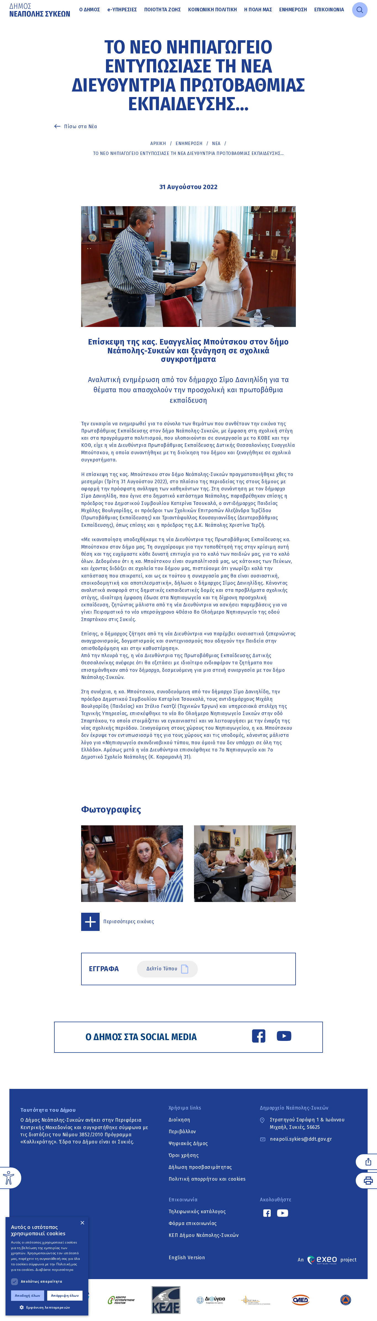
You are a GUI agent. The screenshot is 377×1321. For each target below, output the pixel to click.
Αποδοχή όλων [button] (27, 1295)
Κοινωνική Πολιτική (212, 10)
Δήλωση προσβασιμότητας (200, 1167)
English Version (187, 1258)
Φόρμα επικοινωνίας (193, 1223)
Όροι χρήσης (184, 1155)
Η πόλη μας (258, 10)
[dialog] (47, 1266)
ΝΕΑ (216, 143)
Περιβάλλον (182, 1132)
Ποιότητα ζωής (162, 10)
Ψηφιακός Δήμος (188, 1144)
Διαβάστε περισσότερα (54, 1269)
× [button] (82, 1223)
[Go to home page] (40, 10)
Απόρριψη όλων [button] (65, 1295)
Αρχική (158, 143)
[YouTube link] (284, 1037)
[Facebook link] (258, 1037)
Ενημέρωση (293, 10)
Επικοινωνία (329, 10)
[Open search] (360, 10)
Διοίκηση (179, 1120)
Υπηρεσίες (122, 10)
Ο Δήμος (89, 10)
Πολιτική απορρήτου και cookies (207, 1179)
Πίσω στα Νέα (80, 127)
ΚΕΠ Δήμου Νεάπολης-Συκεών (204, 1235)
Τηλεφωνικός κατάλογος (197, 1212)
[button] (47, 1307)
